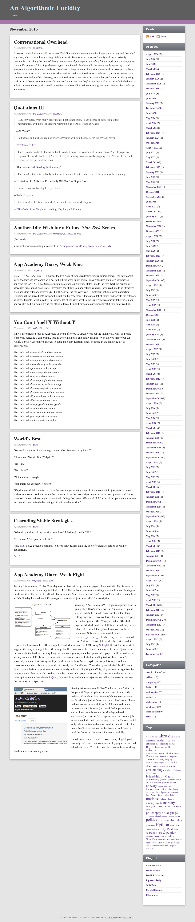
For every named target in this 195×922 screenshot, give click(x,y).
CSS (47, 539)
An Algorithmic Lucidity (45, 7)
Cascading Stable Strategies (43, 520)
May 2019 (151, 300)
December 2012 (153, 619)
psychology (38, 47)
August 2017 (152, 349)
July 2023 (151, 152)
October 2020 (153, 231)
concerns (150, 759)
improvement (153, 789)
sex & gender (167, 832)
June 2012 (151, 649)
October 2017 (153, 344)
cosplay (168, 759)
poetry (177, 816)
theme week (151, 842)
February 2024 (153, 132)
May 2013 (151, 595)
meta (148, 697)
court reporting (152, 762)
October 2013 (153, 570)
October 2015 (153, 452)
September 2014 (154, 516)
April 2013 (151, 600)
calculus (169, 753)
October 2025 (153, 88)
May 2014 (151, 536)
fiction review (151, 773)
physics (171, 816)
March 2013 (152, 605)
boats (148, 754)
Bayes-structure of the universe (159, 748)
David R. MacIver (155, 875)
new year (151, 806)
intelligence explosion (167, 792)
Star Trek (76, 233)
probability (150, 825)
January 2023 (153, 172)
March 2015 (152, 487)
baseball (172, 744)
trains (148, 845)
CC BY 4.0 (110, 917)
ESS (22, 545)
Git (147, 782)
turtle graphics (170, 846)
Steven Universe (174, 839)
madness (152, 798)
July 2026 (151, 59)
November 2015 (154, 447)
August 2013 (152, 580)
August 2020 (152, 236)
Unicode (149, 848)
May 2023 (151, 157)
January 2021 (153, 216)
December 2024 (153, 108)
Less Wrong (151, 795)
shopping (149, 836)
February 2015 (153, 491)
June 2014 (151, 531)
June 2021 (151, 201)
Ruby (51, 580)
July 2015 (151, 467)
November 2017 (154, 339)
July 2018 (151, 319)
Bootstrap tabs (38, 673)
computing (37, 270)
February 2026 (153, 73)
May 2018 (151, 324)
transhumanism (158, 845)
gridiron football (169, 782)
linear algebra (163, 795)
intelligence (150, 792)
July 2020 (151, 241)
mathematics (152, 692)
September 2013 (154, 575)
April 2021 (151, 206)
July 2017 (151, 354)
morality (169, 803)
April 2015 (151, 482)
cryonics (163, 762)
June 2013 (151, 590)
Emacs (172, 766)
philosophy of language (162, 813)
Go (151, 783)
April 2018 (151, 329)
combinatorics (161, 756)
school (176, 829)
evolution (169, 770)
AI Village (153, 737)
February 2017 (153, 378)
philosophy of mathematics (156, 816)
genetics (163, 780)
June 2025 (151, 98)
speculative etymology (164, 836)
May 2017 (151, 364)
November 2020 (154, 226)
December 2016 (153, 388)
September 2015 (154, 457)
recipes (148, 829)
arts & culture (39, 113)
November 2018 (154, 310)
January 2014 (153, 555)
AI (147, 737)
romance (155, 829)
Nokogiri (104, 645)
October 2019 (153, 275)
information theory (169, 789)
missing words (154, 803)
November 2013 (154, 565)
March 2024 (152, 127)
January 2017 (153, 383)
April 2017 (151, 369)
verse (148, 716)
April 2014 (151, 541)
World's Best (27, 438)
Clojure (150, 756)
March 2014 (152, 546)
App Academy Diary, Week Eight (49, 574)
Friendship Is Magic (62, 233)
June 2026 (151, 64)
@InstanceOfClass (26, 145)
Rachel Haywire (25, 195)
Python (162, 824)
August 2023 (152, 147)
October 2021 (153, 192)
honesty (151, 786)
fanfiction (177, 770)
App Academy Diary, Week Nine (48, 264)
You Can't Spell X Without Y (45, 322)
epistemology (155, 770)
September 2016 (154, 398)
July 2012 (151, 644)
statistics (161, 839)
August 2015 (152, 462)
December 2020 (153, 221)
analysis (162, 740)
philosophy (151, 702)
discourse (152, 766)
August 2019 (152, 285)
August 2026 (152, 54)
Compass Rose (153, 865)
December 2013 (153, 560)
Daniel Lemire (153, 870)
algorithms (151, 740)
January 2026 (153, 78)
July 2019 (151, 290)
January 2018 (153, 334)
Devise (105, 613)
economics (164, 766)
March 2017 (152, 373)
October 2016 (153, 393)
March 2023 (152, 162)
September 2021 (154, 196)
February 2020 (153, 255)
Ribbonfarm (152, 895)
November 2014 (154, 506)
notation (160, 806)
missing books (167, 799)
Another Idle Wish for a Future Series (64, 227)
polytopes (161, 820)
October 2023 (153, 142)
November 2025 (154, 83)
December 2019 (153, 265)
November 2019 (154, 270)
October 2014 (153, 511)
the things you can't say (106, 53)
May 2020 (151, 250)
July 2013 (151, 585)
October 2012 (153, 629)
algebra (177, 737)
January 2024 (153, 137)
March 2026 (152, 69)
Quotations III (29, 107)
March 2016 (152, 428)
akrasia (166, 736)
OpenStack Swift (173, 806)
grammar (157, 783)
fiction (149, 687)
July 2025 (151, 93)
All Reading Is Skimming (46, 167)
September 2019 (154, 280)
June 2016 (151, 413)
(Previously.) (21, 239)
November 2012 (154, 624)
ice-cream (167, 786)
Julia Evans (151, 885)
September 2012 (154, 634)
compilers (173, 756)
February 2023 (153, 167)
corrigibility (159, 759)
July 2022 (151, 177)
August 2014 (152, 521)
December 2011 (153, 654)
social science (152, 711)
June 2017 (151, 359)
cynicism (173, 762)
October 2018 (153, 314)
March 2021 (152, 211)
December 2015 (153, 442)
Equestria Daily (153, 880)
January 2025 (153, 103)
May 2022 (151, 182)
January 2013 (153, 614)
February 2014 (153, 551)
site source (128, 917)
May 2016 (151, 418)
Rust (170, 829)
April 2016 (151, 423)
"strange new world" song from (85, 246)
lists (48, 327)
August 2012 (152, 639)
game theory (152, 779)
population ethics (174, 820)
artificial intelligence (157, 743)
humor (160, 786)
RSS (152, 36)
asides (35, 327)
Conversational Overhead (41, 41)
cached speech (157, 753)
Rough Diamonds (154, 890)
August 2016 (152, 403)
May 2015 (151, 477)
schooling (151, 832)
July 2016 (151, 408)
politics (151, 819)
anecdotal (172, 741)
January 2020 (153, 260)
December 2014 (153, 501)
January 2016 (153, 437)
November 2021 (154, 187)
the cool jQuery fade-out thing (57, 677)
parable (148, 810)
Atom (163, 36)
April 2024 (151, 123)
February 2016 (153, 432)
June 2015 (151, 472)
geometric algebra (174, 780)
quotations (57, 113)
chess (176, 753)
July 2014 (151, 526)
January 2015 (153, 496)
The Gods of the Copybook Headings (38, 209)
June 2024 (151, 113)
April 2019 (151, 305)
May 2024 (151, 118)
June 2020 (151, 246)
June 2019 (151, 295)
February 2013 (153, 610)
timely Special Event (169, 842)
